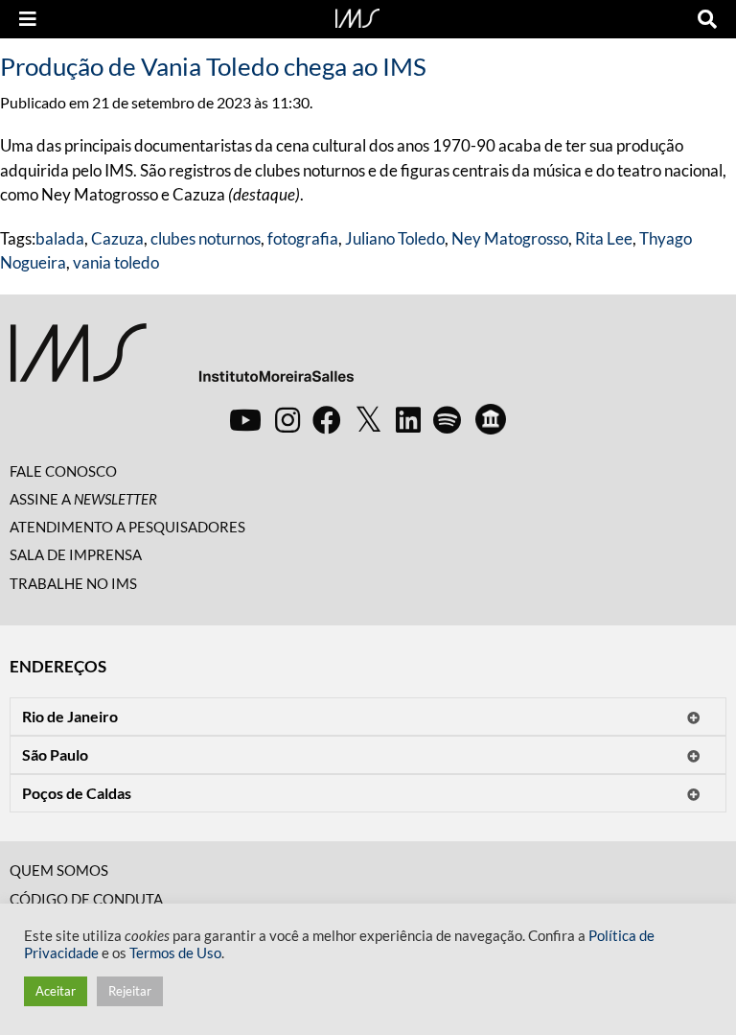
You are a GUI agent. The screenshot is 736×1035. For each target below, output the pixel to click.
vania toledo (116, 262)
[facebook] (326, 419)
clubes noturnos (205, 238)
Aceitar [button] (55, 991)
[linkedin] (408, 419)
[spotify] (447, 419)
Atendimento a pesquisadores (127, 526)
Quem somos (59, 870)
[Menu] (28, 19)
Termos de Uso (175, 953)
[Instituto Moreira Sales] (182, 360)
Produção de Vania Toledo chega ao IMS (213, 66)
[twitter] (368, 420)
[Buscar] (707, 19)
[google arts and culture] (490, 419)
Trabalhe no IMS (73, 583)
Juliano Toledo (395, 238)
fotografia (302, 238)
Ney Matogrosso (509, 238)
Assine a (83, 498)
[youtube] (245, 419)
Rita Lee (603, 238)
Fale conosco (63, 471)
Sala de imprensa (76, 554)
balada (59, 238)
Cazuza (117, 238)
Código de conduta (86, 898)
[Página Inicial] (357, 16)
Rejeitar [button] (129, 991)
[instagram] (287, 419)
